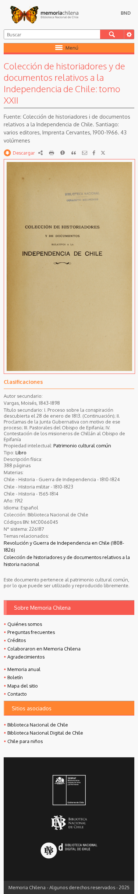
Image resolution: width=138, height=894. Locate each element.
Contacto (17, 694)
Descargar (24, 153)
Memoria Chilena (44, 15)
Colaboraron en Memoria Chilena (44, 649)
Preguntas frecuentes (31, 632)
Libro (20, 452)
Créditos (16, 640)
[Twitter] (103, 152)
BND (126, 13)
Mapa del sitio (22, 686)
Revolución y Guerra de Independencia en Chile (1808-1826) (64, 546)
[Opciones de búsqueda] (129, 34)
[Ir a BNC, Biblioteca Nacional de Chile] (69, 822)
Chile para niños (25, 741)
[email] (84, 152)
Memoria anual (23, 669)
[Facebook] (94, 152)
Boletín (15, 677)
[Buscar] (112, 34)
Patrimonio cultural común (82, 445)
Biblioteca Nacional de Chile (37, 725)
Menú (72, 48)
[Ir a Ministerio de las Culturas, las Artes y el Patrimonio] (69, 791)
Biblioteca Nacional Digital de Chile (45, 733)
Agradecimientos (26, 657)
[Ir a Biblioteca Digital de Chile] (69, 851)
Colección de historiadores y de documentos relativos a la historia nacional (67, 560)
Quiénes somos (24, 624)
